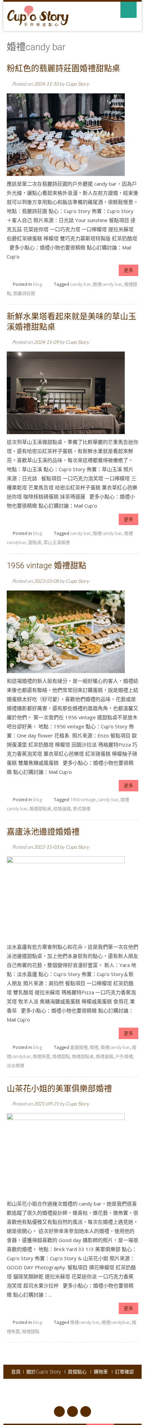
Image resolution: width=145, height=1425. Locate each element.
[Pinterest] (72, 1411)
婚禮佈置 (41, 1056)
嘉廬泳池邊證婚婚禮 (43, 832)
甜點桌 (34, 542)
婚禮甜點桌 (40, 809)
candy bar (80, 284)
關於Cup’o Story (43, 1371)
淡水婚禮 (15, 1065)
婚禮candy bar (107, 284)
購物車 (101, 1371)
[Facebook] (59, 1411)
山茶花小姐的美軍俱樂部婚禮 (59, 1088)
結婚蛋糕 (62, 809)
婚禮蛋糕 (104, 1056)
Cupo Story (77, 84)
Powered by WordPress (102, 1389)
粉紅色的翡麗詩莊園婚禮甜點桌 (63, 68)
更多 (128, 270)
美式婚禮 (81, 809)
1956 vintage (83, 799)
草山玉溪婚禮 (57, 542)
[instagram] (85, 1411)
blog (37, 284)
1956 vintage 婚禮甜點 (46, 565)
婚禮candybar (116, 1322)
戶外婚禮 (124, 1056)
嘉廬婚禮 (79, 1047)
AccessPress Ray (80, 1397)
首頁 (16, 1371)
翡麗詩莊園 (24, 293)
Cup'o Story (63, 1389)
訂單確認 (124, 1371)
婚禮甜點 (61, 1056)
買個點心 (77, 1371)
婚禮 (94, 1047)
